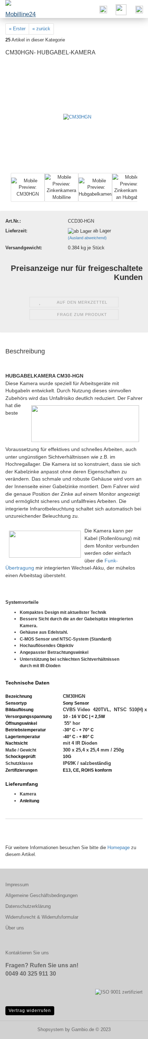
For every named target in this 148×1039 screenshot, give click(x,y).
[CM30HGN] (77, 117)
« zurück (41, 28)
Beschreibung (25, 351)
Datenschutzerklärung (28, 906)
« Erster (17, 28)
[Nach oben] (128, 1028)
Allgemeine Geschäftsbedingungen (41, 895)
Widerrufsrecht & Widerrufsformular (41, 917)
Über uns (14, 928)
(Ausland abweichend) (87, 238)
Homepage (118, 847)
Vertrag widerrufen (30, 1010)
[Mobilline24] (18, 9)
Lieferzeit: (16, 230)
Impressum (17, 884)
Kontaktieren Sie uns (27, 952)
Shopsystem (50, 1029)
